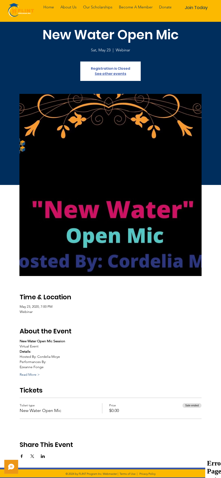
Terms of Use (128, 473)
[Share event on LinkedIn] (43, 456)
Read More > (30, 374)
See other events (110, 73)
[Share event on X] (32, 456)
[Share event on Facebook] (22, 456)
